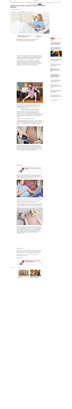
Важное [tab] (60, 38)
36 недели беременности (27, 39)
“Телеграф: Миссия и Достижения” (50, 2)
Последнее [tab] (52, 38)
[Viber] (55, 1)
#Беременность (14, 267)
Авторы (59, 2)
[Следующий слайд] (62, 2)
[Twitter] (59, 0)
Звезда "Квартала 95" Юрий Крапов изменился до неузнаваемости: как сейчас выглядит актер (56, 60)
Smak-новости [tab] (56, 38)
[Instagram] (60, 0)
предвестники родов (31, 40)
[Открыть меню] (10, 1)
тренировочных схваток (29, 200)
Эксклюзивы (35, 2)
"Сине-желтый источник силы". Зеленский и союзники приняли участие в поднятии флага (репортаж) (56, 48)
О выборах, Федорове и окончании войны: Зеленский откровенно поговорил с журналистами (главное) (55, 75)
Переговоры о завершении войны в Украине (17, 2)
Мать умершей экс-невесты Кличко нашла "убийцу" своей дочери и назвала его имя (56, 91)
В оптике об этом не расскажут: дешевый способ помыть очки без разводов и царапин (56, 65)
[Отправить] (19, 1)
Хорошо (40, 4)
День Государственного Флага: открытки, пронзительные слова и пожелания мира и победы (56, 81)
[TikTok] (61, 1)
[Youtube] (58, 1)
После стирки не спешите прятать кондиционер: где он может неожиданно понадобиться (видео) (56, 96)
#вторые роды (19, 267)
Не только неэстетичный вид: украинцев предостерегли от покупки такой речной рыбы (56, 43)
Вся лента (52, 40)
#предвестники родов (25, 267)
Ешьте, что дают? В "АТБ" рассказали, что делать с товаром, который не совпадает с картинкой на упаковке (56, 86)
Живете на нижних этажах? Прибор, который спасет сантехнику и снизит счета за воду (55, 70)
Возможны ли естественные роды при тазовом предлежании (32, 261)
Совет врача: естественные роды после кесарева (32, 168)
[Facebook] (54, 0)
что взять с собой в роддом (31, 254)
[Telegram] (57, 0)
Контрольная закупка (28, 2)
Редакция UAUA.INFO (15, 9)
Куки (35, 4)
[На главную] (36, 1)
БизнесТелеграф (41, 2)
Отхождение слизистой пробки (22, 120)
